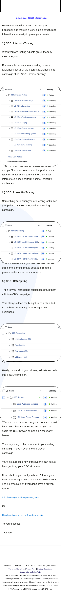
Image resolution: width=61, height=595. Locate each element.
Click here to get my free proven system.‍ (21, 497)
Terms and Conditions (17, 569)
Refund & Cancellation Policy (30, 572)
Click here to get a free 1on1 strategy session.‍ (23, 515)
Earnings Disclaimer (44, 569)
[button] (46, 6)
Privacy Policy (31, 569)
